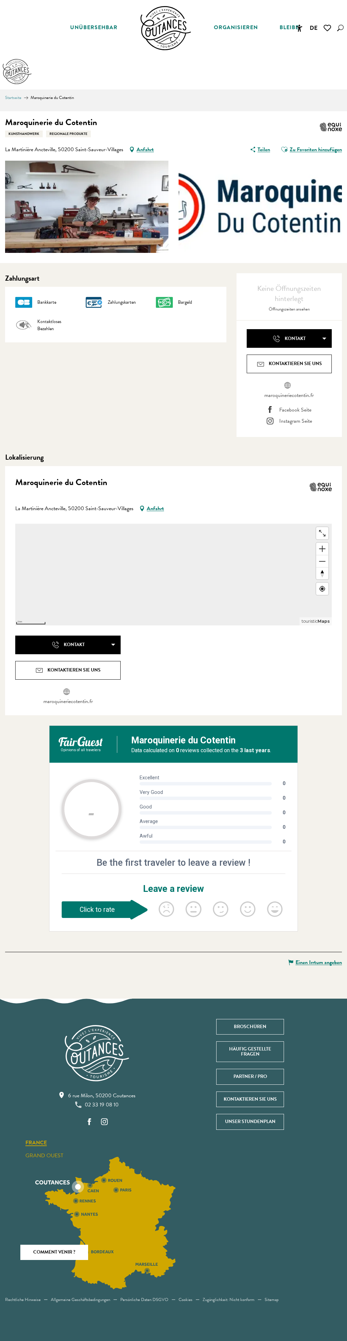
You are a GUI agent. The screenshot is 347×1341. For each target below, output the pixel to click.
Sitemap (272, 1299)
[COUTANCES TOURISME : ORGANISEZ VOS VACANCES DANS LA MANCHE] (166, 28)
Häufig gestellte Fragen (250, 1051)
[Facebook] (89, 1122)
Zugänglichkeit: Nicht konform (228, 1299)
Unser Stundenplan (250, 1121)
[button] (340, 28)
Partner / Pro (250, 1076)
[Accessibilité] (299, 28)
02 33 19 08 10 (102, 1105)
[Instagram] (104, 1122)
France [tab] (36, 1143)
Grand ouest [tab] (44, 1155)
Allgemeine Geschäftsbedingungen (80, 1299)
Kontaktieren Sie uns (250, 1099)
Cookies (185, 1299)
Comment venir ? (54, 1252)
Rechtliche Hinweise (23, 1299)
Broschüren (250, 1026)
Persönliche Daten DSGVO (144, 1299)
